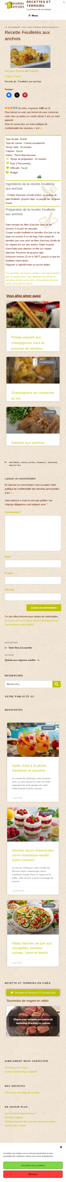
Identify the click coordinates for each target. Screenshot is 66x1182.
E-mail (9, 573)
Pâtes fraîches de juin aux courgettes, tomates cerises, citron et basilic (32, 948)
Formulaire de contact (16, 1067)
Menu (35, 15)
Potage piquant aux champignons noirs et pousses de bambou (27, 342)
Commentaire (13, 512)
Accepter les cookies (33, 1165)
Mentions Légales (14, 1117)
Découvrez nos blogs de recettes (22, 1092)
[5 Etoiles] (16, 107)
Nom (8, 556)
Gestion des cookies (15, 1125)
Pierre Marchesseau (46, 27)
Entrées (20, 71)
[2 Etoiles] (8, 107)
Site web (9, 589)
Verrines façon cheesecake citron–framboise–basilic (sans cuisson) (33, 855)
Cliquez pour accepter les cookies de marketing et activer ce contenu (33, 1021)
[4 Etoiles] (13, 107)
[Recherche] (56, 684)
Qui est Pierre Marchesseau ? (20, 1113)
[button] (61, 1147)
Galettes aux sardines (28, 442)
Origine (8, 76)
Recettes (9, 71)
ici (41, 128)
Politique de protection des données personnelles (30, 1121)
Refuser (33, 1174)
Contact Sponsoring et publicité (21, 1071)
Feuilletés (33, 71)
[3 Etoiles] (11, 107)
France (18, 76)
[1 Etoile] (6, 107)
